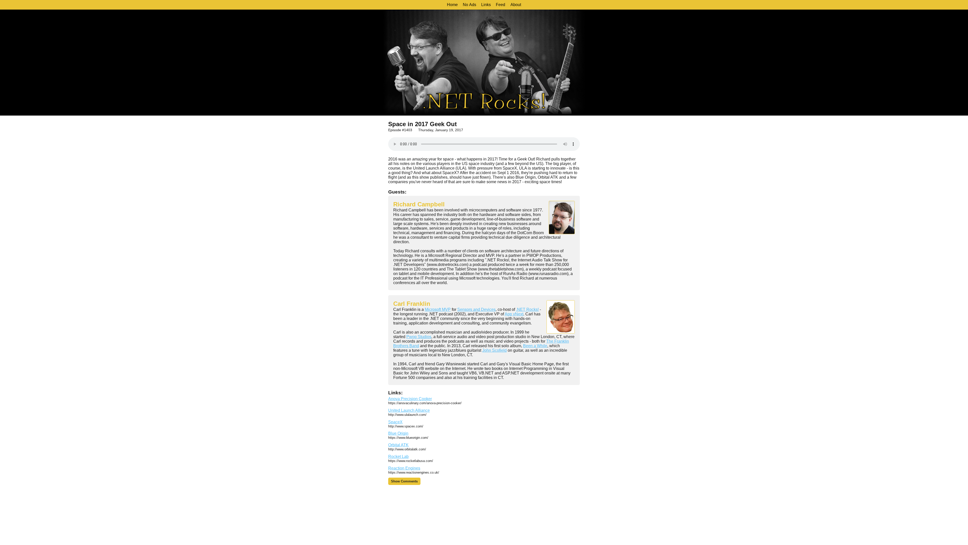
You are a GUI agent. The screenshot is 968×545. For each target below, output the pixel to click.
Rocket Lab (398, 456)
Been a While (535, 346)
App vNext (514, 314)
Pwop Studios (418, 337)
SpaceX (395, 422)
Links (486, 5)
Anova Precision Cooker (410, 399)
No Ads (469, 5)
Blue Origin (398, 433)
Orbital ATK (398, 445)
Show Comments (404, 481)
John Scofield (494, 350)
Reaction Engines (404, 468)
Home (452, 5)
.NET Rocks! (527, 309)
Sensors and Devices (476, 309)
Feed (500, 5)
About (515, 5)
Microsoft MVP (438, 309)
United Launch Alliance (409, 410)
